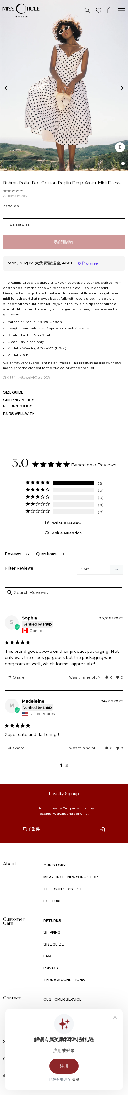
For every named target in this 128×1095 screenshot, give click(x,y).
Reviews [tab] (13, 554)
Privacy (51, 968)
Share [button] (18, 678)
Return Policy (17, 406)
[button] (108, 678)
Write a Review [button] (66, 523)
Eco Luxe (52, 901)
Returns (52, 921)
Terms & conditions (64, 980)
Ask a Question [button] (67, 533)
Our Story (54, 865)
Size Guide (13, 393)
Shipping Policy (18, 400)
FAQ (47, 956)
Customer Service (62, 1000)
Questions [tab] (46, 554)
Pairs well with (19, 414)
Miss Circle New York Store (71, 877)
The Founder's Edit (62, 889)
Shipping (51, 933)
